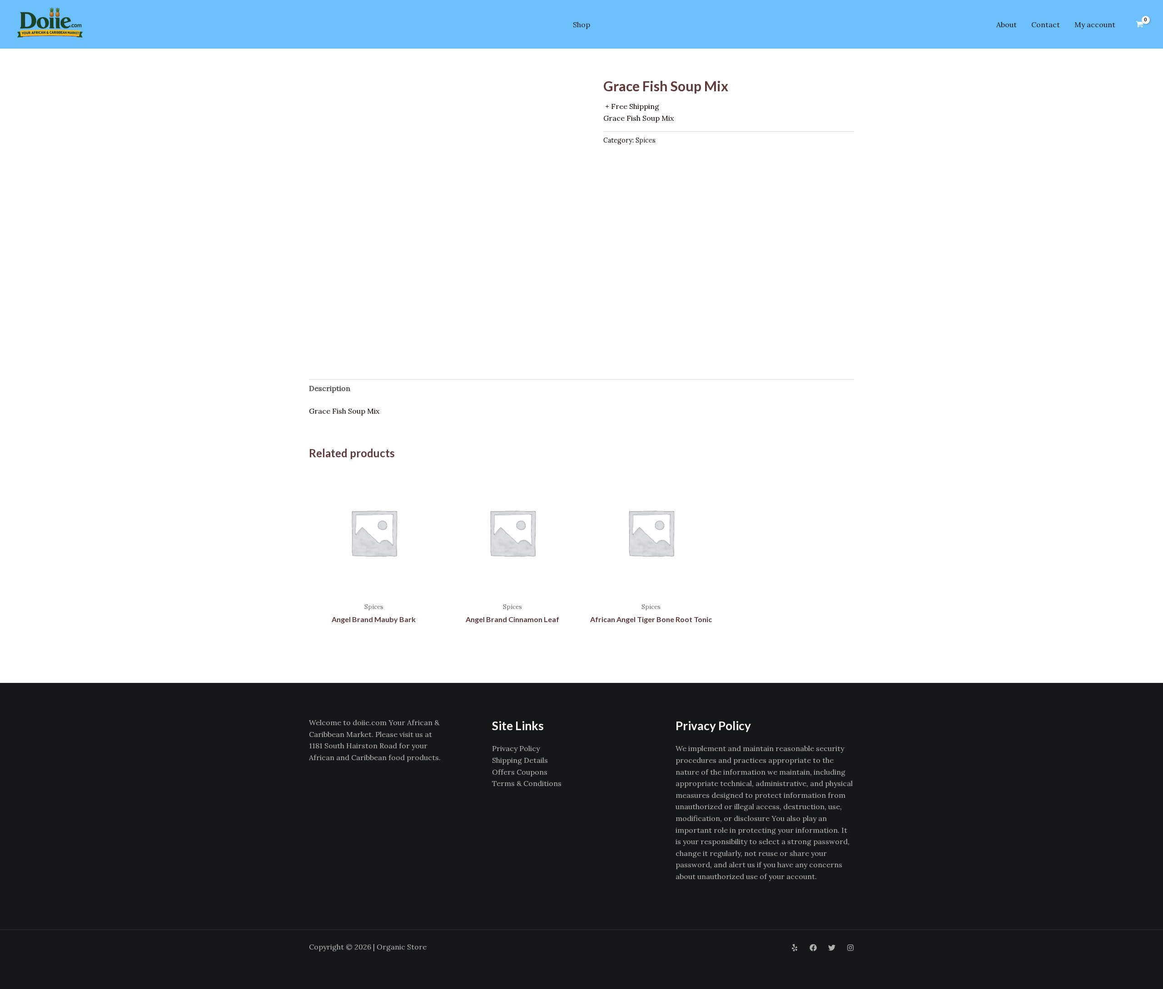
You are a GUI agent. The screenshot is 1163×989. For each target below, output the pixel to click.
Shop (581, 24)
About (1006, 24)
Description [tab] (329, 388)
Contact (1045, 24)
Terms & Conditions (527, 783)
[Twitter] (831, 947)
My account (1094, 24)
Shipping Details (520, 760)
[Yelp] (794, 947)
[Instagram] (850, 947)
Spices (646, 140)
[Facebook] (813, 947)
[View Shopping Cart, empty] (1139, 24)
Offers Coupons (519, 771)
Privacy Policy (516, 748)
